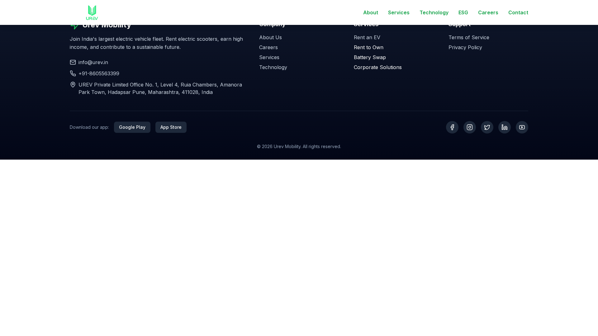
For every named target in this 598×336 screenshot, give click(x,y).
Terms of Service (468, 37)
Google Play (132, 127)
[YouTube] (522, 127)
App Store (171, 127)
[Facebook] (452, 127)
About (370, 12)
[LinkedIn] (504, 127)
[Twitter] (487, 127)
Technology (434, 12)
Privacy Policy (465, 47)
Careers (488, 12)
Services (399, 12)
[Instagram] (469, 127)
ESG (463, 12)
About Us (270, 37)
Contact (518, 12)
